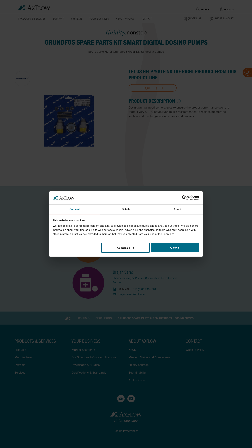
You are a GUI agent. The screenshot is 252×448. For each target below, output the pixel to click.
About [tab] (177, 209)
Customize (123, 247)
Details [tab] (126, 209)
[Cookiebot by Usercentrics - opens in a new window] (184, 197)
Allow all (175, 247)
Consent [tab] (74, 209)
